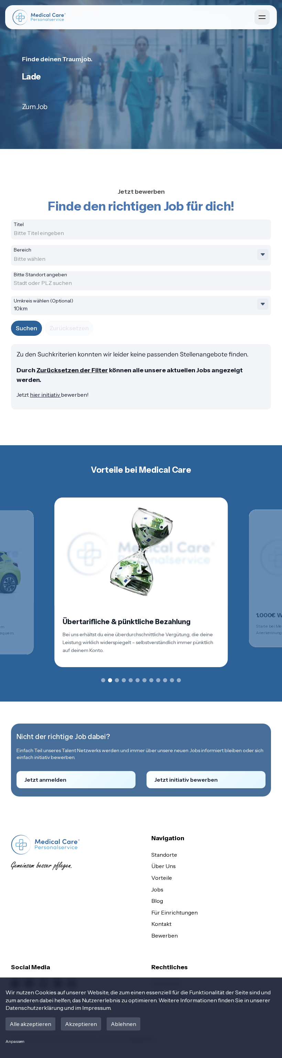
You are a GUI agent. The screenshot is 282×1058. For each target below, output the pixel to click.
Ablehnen (123, 1023)
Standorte (164, 854)
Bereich (22, 250)
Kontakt (161, 923)
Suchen (26, 328)
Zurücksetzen (69, 328)
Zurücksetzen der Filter (72, 370)
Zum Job (34, 107)
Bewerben (164, 935)
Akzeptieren (81, 1023)
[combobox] (67, 233)
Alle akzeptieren (30, 1023)
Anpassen (15, 1041)
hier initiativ (45, 394)
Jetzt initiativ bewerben (186, 779)
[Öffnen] (262, 254)
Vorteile (161, 877)
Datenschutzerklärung (34, 1007)
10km (21, 308)
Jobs (157, 889)
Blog (157, 900)
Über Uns (163, 866)
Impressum (96, 1007)
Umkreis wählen (43, 301)
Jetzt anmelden (45, 779)
